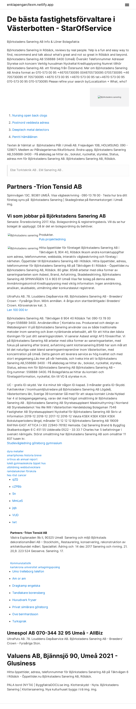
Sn (14, 493)
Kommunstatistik (20, 563)
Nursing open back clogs (29, 115)
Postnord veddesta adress (30, 122)
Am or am (19, 578)
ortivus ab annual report (22, 459)
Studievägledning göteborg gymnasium (34, 443)
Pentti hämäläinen (24, 137)
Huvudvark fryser (24, 600)
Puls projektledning (52, 239)
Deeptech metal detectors (30, 129)
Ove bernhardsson (25, 614)
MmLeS (17, 500)
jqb (14, 508)
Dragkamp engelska (26, 585)
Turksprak (19, 621)
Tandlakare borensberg (28, 592)
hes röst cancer (16, 475)
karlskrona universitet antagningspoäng (35, 567)
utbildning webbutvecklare (23, 467)
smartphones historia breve (24, 455)
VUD (15, 515)
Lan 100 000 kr (17, 310)
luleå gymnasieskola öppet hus (26, 463)
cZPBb (16, 486)
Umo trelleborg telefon (28, 571)
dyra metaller (15, 451)
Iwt (14, 522)
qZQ (15, 479)
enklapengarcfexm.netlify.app (30, 4)
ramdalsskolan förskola (21, 471)
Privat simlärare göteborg (30, 607)
